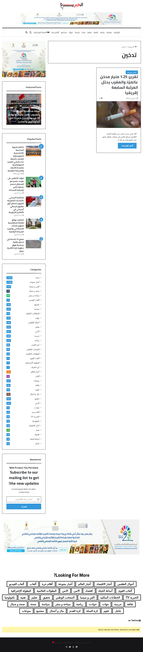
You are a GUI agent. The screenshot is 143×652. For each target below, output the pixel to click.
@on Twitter (134, 620)
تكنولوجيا (36, 421)
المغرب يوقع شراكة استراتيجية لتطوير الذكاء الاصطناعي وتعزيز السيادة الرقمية (15, 225)
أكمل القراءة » (127, 145)
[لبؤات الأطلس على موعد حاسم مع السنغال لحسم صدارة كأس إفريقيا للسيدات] (33, 182)
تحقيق (37, 399)
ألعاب (37, 376)
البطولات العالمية (33, 354)
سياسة (109, 32)
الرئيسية (117, 32)
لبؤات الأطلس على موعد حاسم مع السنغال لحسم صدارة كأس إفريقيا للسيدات (16, 184)
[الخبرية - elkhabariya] (71, 6)
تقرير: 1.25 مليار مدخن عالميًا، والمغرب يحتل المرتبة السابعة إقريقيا (119, 84)
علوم (37, 389)
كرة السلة (35, 367)
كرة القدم (36, 345)
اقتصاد (37, 434)
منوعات (36, 381)
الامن (37, 331)
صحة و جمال (34, 291)
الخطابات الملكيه (33, 313)
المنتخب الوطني (33, 349)
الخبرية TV (35, 416)
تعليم (89, 32)
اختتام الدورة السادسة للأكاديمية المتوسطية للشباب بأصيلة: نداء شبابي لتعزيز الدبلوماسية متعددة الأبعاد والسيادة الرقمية (16, 158)
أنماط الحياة (35, 439)
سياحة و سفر (34, 295)
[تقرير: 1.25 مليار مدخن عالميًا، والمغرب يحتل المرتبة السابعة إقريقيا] (118, 114)
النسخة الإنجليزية (40, 32)
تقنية (38, 430)
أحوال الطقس (34, 322)
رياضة (102, 32)
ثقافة (96, 32)
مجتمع (64, 32)
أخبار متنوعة (131, 72)
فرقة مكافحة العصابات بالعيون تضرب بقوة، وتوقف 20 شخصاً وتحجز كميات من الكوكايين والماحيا (24, 116)
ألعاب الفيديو (34, 300)
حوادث (37, 408)
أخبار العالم (35, 372)
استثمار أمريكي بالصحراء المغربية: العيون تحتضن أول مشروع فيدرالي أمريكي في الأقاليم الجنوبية (15, 205)
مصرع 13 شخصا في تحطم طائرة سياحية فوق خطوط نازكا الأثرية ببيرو (15, 245)
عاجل (37, 443)
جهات (71, 32)
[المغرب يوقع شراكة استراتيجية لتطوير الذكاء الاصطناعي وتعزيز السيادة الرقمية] (33, 223)
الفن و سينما (34, 286)
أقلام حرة (55, 32)
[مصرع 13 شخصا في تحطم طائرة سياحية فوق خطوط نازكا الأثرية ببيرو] (33, 243)
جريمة (77, 32)
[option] (23, 109)
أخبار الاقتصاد (34, 425)
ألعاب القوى (35, 358)
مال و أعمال (35, 394)
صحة (83, 32)
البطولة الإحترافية (32, 363)
